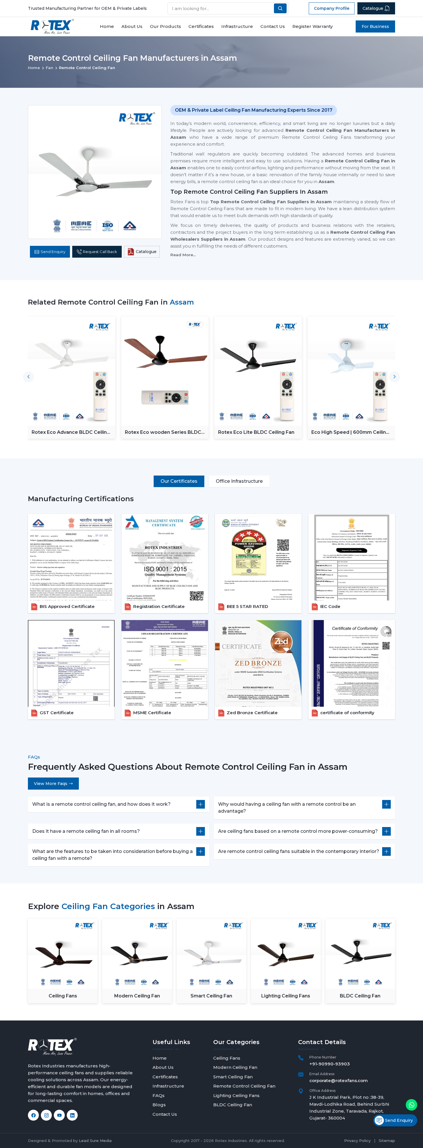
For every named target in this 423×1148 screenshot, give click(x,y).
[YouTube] (59, 1115)
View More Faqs (50, 783)
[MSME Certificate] (164, 663)
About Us (131, 26)
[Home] (52, 26)
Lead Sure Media (95, 1140)
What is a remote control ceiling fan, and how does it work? (101, 804)
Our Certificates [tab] (179, 481)
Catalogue (373, 8)
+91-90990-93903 (329, 1064)
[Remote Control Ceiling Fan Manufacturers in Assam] (95, 172)
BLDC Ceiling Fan (360, 996)
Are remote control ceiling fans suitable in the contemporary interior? (298, 851)
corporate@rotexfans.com (338, 1080)
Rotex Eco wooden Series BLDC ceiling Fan (163, 432)
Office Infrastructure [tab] (239, 481)
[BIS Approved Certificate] (71, 557)
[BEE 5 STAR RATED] (258, 557)
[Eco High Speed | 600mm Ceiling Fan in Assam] (351, 371)
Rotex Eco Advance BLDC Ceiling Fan (71, 432)
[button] (394, 376)
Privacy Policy (357, 1140)
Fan (49, 67)
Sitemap (387, 1140)
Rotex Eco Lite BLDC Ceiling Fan (256, 432)
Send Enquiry (53, 251)
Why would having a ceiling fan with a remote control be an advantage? (287, 807)
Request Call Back (100, 251)
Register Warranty (312, 26)
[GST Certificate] (71, 663)
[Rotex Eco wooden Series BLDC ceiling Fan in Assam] (165, 371)
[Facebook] (33, 1115)
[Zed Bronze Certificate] (258, 663)
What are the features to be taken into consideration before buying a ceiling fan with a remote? (112, 855)
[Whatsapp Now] (411, 1105)
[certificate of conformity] (351, 663)
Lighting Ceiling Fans (285, 996)
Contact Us (272, 26)
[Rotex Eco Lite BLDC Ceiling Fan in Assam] (258, 371)
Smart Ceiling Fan (211, 996)
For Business (375, 26)
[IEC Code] (351, 557)
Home (107, 26)
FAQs (159, 1095)
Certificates (201, 26)
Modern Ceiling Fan (137, 996)
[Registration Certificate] (164, 557)
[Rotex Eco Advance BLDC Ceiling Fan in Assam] (71, 371)
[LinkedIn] (72, 1115)
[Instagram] (46, 1115)
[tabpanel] (211, 606)
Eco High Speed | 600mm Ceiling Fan (350, 432)
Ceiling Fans (63, 996)
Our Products (165, 26)
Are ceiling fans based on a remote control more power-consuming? (298, 831)
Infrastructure (237, 26)
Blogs (159, 1104)
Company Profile (331, 8)
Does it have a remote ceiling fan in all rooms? (86, 831)
